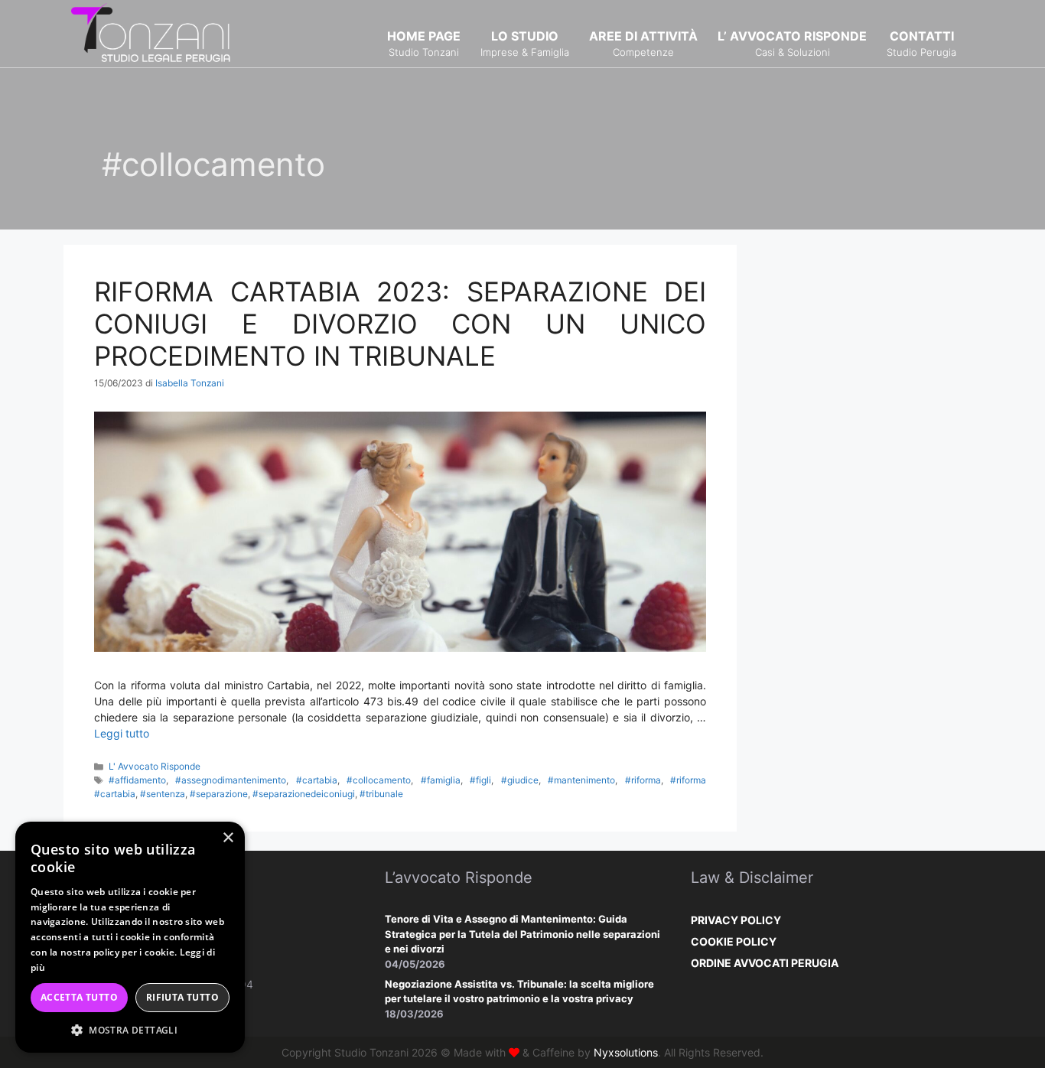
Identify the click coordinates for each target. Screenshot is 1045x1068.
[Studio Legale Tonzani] (151, 32)
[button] (130, 1029)
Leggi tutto (121, 733)
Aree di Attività (643, 43)
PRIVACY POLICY (736, 919)
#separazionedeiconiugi (303, 793)
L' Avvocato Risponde (154, 766)
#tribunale (381, 793)
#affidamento (137, 780)
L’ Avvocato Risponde (792, 43)
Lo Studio (524, 43)
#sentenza (162, 793)
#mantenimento (581, 780)
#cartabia (316, 780)
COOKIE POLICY (733, 941)
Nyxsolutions (626, 1052)
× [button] (227, 838)
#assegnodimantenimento (230, 780)
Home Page (424, 43)
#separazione (219, 793)
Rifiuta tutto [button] (182, 997)
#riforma (643, 780)
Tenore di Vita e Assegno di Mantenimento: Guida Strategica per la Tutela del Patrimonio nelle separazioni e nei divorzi (522, 934)
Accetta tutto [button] (79, 997)
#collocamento (379, 780)
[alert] (130, 937)
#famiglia (441, 780)
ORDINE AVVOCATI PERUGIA (764, 962)
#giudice (520, 780)
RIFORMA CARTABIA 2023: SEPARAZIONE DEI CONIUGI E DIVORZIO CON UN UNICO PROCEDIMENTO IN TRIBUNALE (400, 323)
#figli (480, 780)
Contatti (921, 43)
